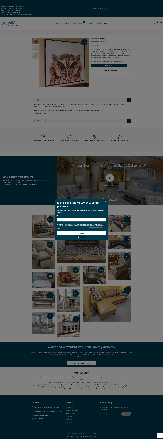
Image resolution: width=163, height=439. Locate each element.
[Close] (105, 201)
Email (59, 216)
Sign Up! (81, 233)
